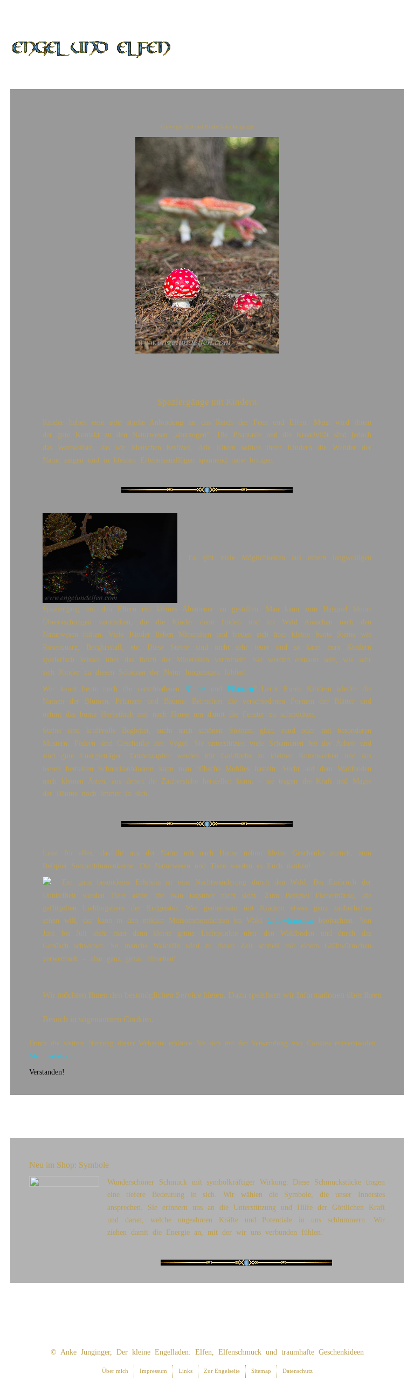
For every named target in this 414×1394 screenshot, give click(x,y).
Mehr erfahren (50, 1056)
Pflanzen (240, 688)
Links (185, 1371)
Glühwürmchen (290, 920)
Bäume (194, 688)
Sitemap (261, 1371)
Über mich (115, 1371)
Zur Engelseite (222, 1371)
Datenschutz (297, 1371)
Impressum (153, 1371)
